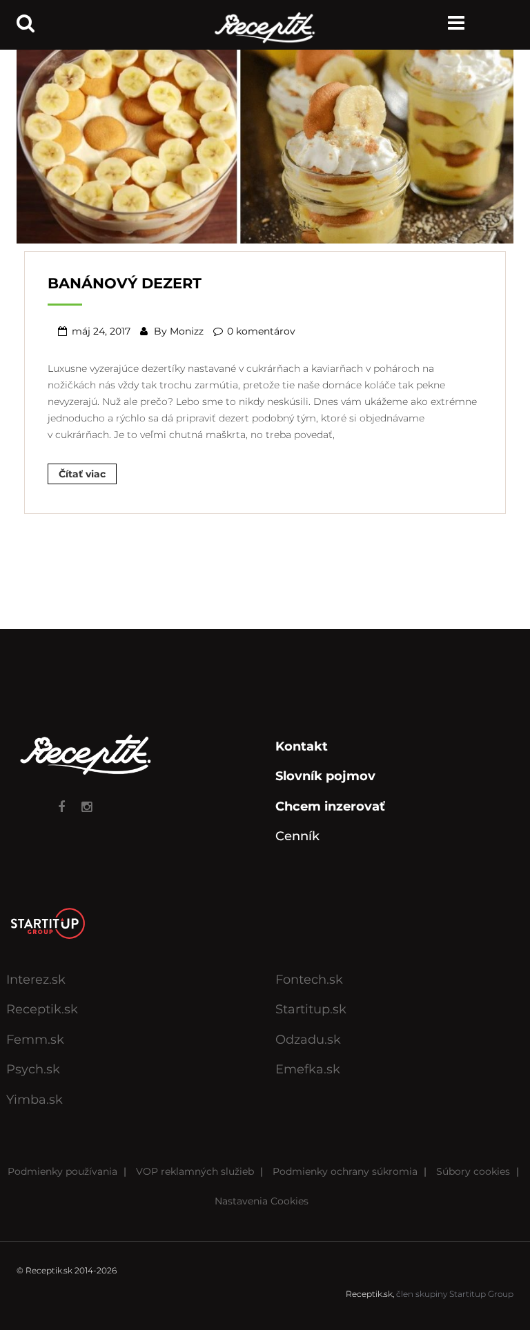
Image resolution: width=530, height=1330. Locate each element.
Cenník (297, 836)
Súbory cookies (473, 1171)
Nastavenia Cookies (261, 1201)
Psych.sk (33, 1069)
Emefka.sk (307, 1069)
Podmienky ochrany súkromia (345, 1171)
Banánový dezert (125, 283)
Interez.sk (36, 979)
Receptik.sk (42, 1009)
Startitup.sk (310, 1009)
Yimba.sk (34, 1099)
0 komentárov (261, 331)
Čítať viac (82, 474)
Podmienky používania (62, 1171)
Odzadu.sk (308, 1039)
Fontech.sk (309, 979)
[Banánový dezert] (265, 141)
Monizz (187, 331)
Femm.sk (35, 1039)
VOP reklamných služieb (195, 1171)
